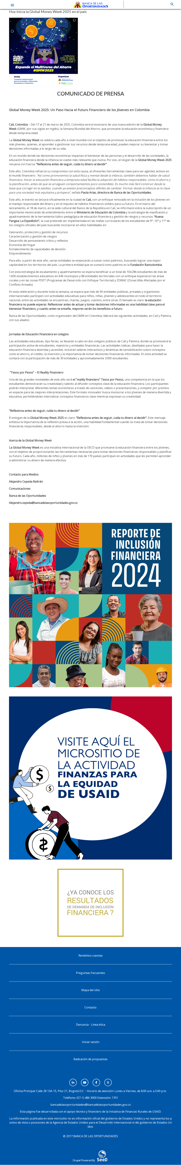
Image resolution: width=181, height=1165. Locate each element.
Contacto (90, 1007)
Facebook (96, 1080)
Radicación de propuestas (90, 1059)
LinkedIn (73, 1080)
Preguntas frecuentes (90, 973)
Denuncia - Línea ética (90, 1025)
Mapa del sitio (90, 990)
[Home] (90, 4)
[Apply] (172, 4)
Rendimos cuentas (90, 955)
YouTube (84, 1080)
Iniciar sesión (90, 1042)
